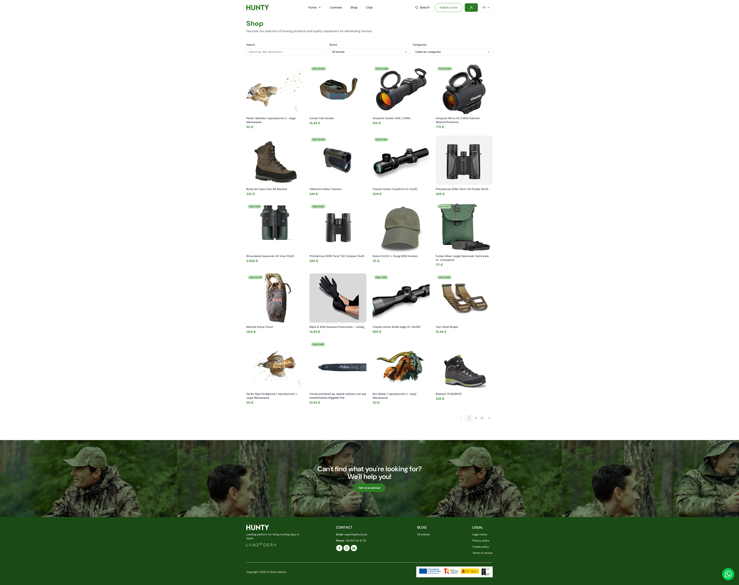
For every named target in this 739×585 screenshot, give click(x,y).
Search (425, 7)
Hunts (312, 7)
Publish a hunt (449, 7)
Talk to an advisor (369, 488)
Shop (354, 7)
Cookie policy (480, 546)
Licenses (336, 7)
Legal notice (479, 534)
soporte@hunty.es (355, 534)
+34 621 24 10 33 (355, 540)
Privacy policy (481, 540)
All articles (423, 534)
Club (369, 7)
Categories (419, 44)
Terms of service (482, 553)
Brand (333, 44)
